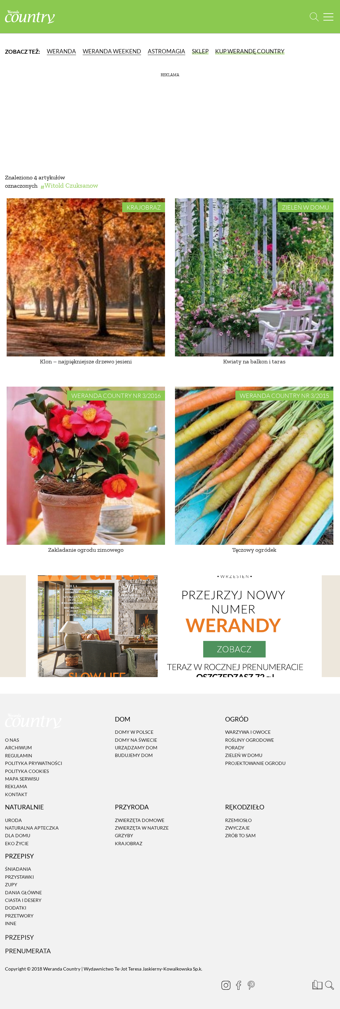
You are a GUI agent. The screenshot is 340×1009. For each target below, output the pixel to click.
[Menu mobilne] (328, 16)
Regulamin (18, 755)
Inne (10, 923)
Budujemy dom (134, 755)
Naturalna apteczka (32, 828)
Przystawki (19, 877)
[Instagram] (225, 985)
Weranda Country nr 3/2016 (116, 395)
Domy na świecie (136, 740)
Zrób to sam (240, 835)
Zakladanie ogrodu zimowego (86, 549)
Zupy (11, 884)
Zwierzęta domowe (139, 820)
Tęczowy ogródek (254, 549)
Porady (234, 747)
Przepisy (19, 937)
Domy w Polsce (134, 732)
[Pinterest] (251, 985)
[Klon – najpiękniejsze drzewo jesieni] (86, 277)
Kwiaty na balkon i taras (254, 361)
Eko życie (17, 843)
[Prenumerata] (316, 984)
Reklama (16, 786)
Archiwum (18, 748)
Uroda (13, 820)
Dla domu (17, 835)
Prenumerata (28, 951)
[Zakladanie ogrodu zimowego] (86, 466)
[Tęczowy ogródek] (254, 466)
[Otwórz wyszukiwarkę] (314, 17)
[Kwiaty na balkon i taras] (254, 277)
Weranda (61, 51)
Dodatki (15, 908)
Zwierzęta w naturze (142, 828)
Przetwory (19, 915)
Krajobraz (144, 207)
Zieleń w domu (305, 207)
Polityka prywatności (33, 763)
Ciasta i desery (23, 900)
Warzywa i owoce (248, 732)
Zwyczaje (237, 828)
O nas (12, 740)
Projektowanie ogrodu (255, 763)
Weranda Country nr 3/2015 (284, 395)
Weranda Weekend (112, 51)
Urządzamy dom (136, 747)
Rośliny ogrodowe (249, 740)
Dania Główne (23, 892)
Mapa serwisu (22, 779)
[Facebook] (238, 985)
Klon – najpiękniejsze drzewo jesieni (86, 361)
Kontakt (16, 794)
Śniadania (18, 869)
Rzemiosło (238, 820)
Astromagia (166, 51)
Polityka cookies (27, 771)
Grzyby (124, 835)
